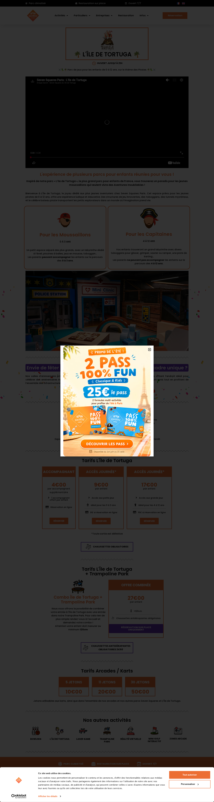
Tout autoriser (190, 775)
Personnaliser (188, 784)
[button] (149, 349)
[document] (107, 401)
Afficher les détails (47, 796)
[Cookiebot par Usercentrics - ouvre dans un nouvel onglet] (19, 796)
